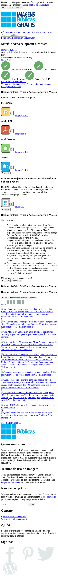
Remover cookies (15, 8)
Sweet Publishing (24, 57)
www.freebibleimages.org (15, 519)
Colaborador (29, 38)
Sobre (46, 32)
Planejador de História (11, 86)
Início (3, 32)
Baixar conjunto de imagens (38, 84)
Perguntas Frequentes (10, 482)
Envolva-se (39, 32)
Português (19, 206)
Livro (3, 38)
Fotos (8, 32)
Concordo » (16, 281)
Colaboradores (27, 32)
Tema (9, 38)
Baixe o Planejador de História (14, 298)
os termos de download (13, 81)
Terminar (32, 298)
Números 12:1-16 (9, 50)
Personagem (17, 38)
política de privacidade (39, 5)
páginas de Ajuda (31, 533)
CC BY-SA (6, 60)
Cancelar (5, 173)
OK (3, 8)
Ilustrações (16, 32)
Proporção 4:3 (21, 115)
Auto (3, 304)
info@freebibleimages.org (14, 516)
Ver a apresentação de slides (13, 84)
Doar (51, 32)
